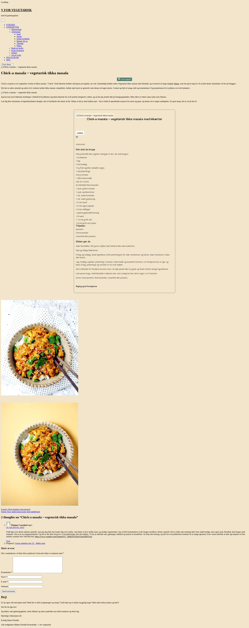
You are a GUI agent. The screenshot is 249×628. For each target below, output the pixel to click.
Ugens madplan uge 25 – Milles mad (30, 543)
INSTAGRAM (12, 57)
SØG (8, 60)
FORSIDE (10, 25)
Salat (19, 34)
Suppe (19, 36)
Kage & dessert (17, 50)
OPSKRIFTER (12, 27)
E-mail (4, 582)
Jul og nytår (16, 55)
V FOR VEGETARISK (16, 10)
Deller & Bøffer (23, 39)
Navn (4, 577)
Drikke (14, 53)
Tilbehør (20, 43)
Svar (8, 541)
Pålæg (19, 46)
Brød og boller (17, 48)
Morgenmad (16, 29)
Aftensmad (15, 32)
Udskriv (80, 133)
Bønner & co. (22, 41)
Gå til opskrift (125, 79)
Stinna (176, 84)
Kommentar (6, 572)
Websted (4, 586)
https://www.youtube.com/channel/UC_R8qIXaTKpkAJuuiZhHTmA (63, 536)
